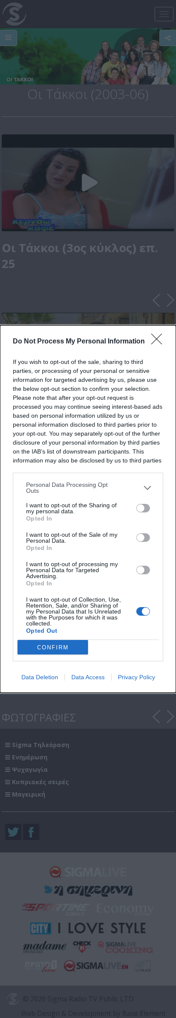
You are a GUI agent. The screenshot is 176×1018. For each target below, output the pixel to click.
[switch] (143, 508)
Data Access (88, 677)
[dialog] (88, 509)
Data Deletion (39, 677)
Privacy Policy (136, 677)
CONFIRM (53, 647)
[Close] (159, 342)
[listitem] (88, 488)
